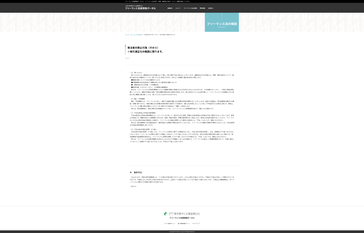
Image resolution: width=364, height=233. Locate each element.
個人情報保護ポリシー (184, 223)
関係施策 (202, 8)
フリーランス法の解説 (190, 8)
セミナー (178, 8)
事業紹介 (170, 8)
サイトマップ (196, 223)
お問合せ (210, 8)
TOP (126, 34)
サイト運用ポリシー (169, 223)
